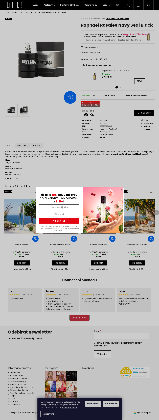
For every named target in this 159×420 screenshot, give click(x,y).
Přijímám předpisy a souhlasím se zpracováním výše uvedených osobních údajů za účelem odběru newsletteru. (59, 228)
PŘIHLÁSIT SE (59, 220)
